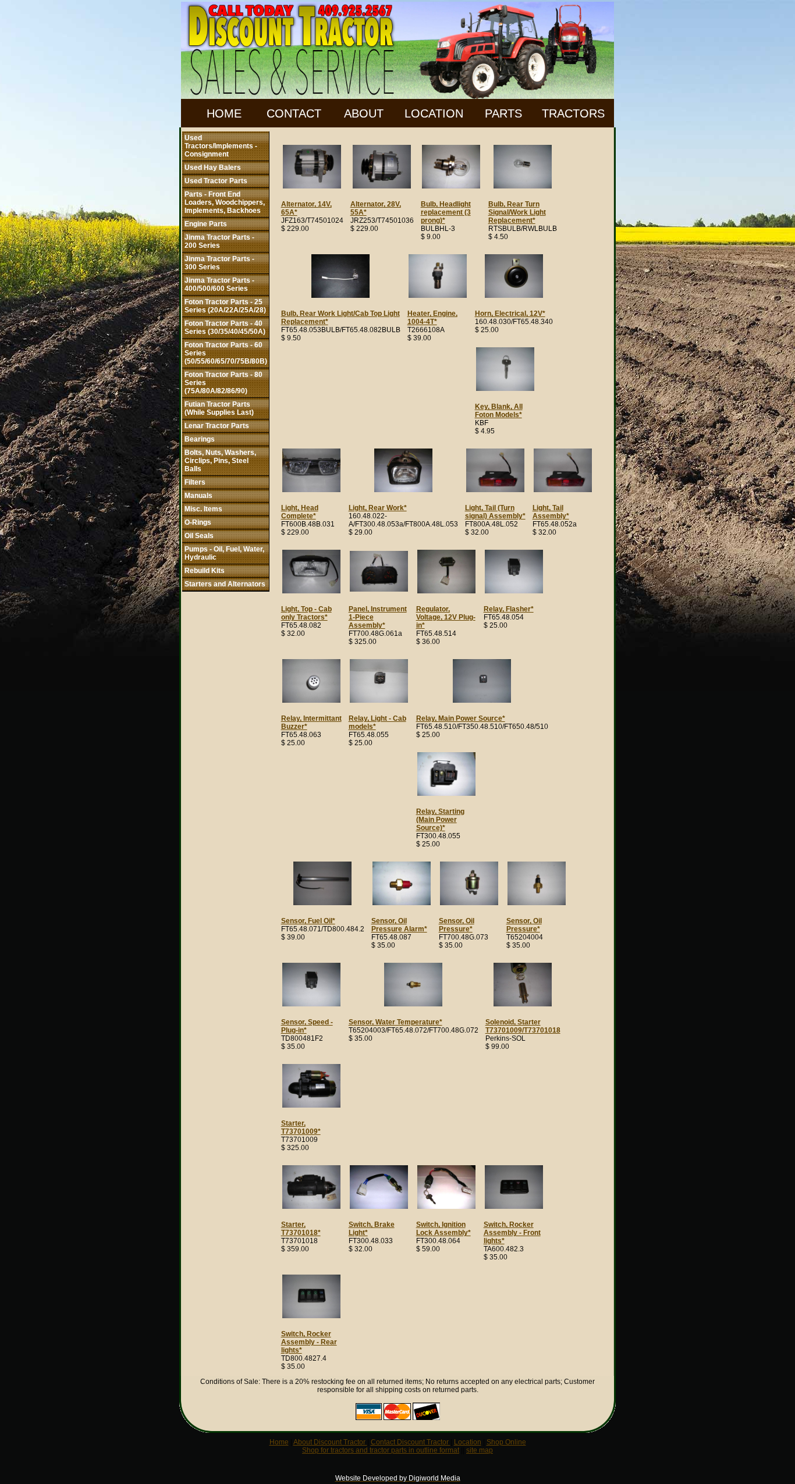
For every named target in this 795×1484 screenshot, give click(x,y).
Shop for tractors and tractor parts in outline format (380, 1450)
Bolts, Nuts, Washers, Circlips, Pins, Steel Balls (220, 461)
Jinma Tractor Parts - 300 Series (219, 263)
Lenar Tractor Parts (216, 426)
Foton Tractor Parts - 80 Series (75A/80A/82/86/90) (223, 383)
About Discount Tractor (330, 1442)
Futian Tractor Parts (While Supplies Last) (219, 408)
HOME (224, 113)
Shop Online (506, 1442)
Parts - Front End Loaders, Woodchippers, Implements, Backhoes (224, 202)
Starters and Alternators (224, 584)
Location (467, 1442)
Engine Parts (205, 224)
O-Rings (197, 522)
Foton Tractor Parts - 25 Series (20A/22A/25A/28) (225, 306)
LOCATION (433, 113)
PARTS (503, 113)
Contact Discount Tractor (410, 1442)
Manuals (198, 496)
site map (479, 1450)
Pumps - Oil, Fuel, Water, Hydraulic (224, 553)
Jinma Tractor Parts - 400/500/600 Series (219, 284)
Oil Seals (199, 536)
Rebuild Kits (204, 571)
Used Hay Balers (212, 167)
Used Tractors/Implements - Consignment (220, 146)
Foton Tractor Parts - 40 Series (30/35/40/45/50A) (224, 327)
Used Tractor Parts (215, 181)
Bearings (199, 439)
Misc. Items (203, 509)
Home (279, 1442)
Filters (194, 482)
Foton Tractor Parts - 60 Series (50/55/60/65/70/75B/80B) (225, 353)
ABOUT (364, 113)
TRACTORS (573, 113)
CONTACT (294, 113)
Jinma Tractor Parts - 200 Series (219, 241)
